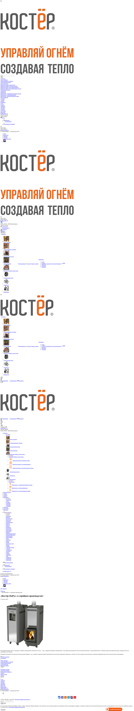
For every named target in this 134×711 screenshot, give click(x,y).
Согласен (3, 709)
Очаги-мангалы (4, 664)
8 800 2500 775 (4, 113)
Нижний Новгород (10, 535)
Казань (7, 526)
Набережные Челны (11, 533)
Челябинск (8, 558)
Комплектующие (5, 665)
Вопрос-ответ (4, 674)
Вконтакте (5, 135)
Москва (8, 532)
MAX (4, 133)
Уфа (7, 556)
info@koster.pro (5, 130)
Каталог (8, 435)
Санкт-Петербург (10, 547)
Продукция (3, 658)
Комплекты (11, 482)
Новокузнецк (9, 536)
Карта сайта (3, 687)
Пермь (7, 542)
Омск (7, 538)
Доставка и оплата (5, 669)
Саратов (8, 548)
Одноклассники (7, 138)
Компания (8, 499)
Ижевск (8, 523)
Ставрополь (9, 550)
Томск (7, 552)
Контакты (3, 685)
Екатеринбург (9, 522)
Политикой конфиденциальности (17, 707)
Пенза (7, 541)
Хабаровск (8, 557)
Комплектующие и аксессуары (16, 456)
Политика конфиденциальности (22, 699)
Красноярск (9, 530)
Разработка (2, 700)
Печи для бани (4, 660)
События (3, 680)
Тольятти (8, 551)
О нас (2, 679)
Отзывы (2, 682)
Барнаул (8, 517)
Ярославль (8, 560)
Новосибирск (9, 537)
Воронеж (8, 521)
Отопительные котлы (6, 663)
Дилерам (3, 683)
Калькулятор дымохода (6, 672)
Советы (2, 673)
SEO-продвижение (9, 700)
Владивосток (9, 518)
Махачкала (8, 531)
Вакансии (3, 684)
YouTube (5, 137)
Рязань (7, 545)
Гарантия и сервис (5, 670)
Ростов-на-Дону (10, 543)
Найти (2, 703)
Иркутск (8, 525)
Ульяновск (8, 555)
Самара (8, 546)
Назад (9, 434)
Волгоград (8, 520)
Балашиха (8, 516)
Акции (2, 675)
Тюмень (8, 553)
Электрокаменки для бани (7, 661)
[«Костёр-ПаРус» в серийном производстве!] (25, 648)
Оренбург (8, 540)
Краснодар (8, 528)
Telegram (5, 136)
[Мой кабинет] (1, 379)
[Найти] (2, 77)
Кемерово (8, 527)
